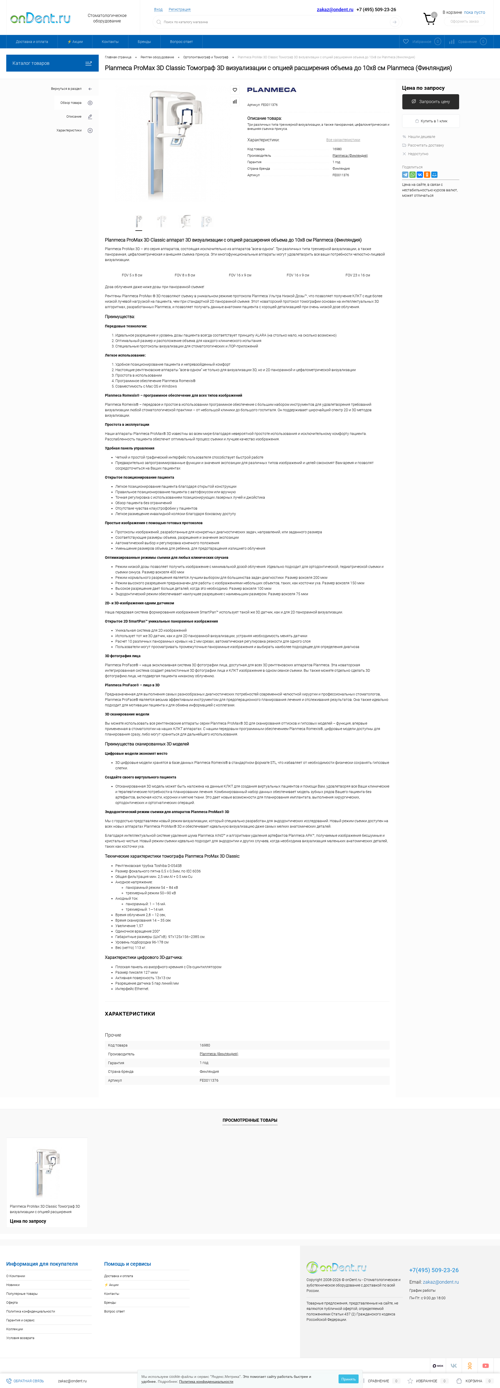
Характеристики (69, 130)
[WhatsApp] (412, 175)
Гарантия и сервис (20, 1320)
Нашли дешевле (421, 137)
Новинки (13, 1285)
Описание (74, 116)
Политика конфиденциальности (30, 1311)
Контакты (110, 42)
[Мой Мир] (434, 175)
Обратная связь (28, 1381)
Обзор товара (71, 103)
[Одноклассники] (427, 175)
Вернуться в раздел (66, 89)
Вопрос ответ (181, 42)
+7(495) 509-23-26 (434, 1270)
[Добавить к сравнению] (235, 101)
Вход (158, 9)
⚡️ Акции (75, 42)
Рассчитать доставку (426, 145)
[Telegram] (405, 175)
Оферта (12, 1302)
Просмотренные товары (250, 1120)
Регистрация (180, 9)
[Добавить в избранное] (235, 90)
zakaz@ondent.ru (335, 9)
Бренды (144, 42)
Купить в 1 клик (434, 121)
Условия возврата (20, 1338)
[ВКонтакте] (420, 175)
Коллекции (14, 1329)
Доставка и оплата (32, 42)
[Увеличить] (173, 143)
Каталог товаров (30, 63)
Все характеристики (343, 140)
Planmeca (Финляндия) (350, 155)
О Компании (15, 1276)
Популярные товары (22, 1294)
